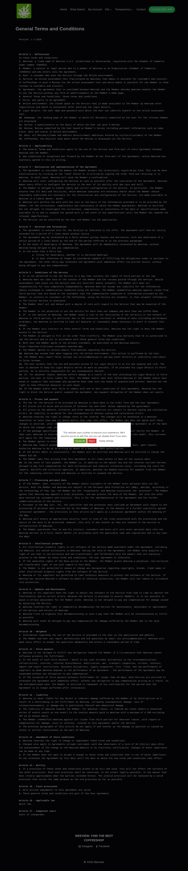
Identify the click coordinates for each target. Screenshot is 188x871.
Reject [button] (92, 441)
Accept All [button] (80, 441)
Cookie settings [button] (106, 441)
